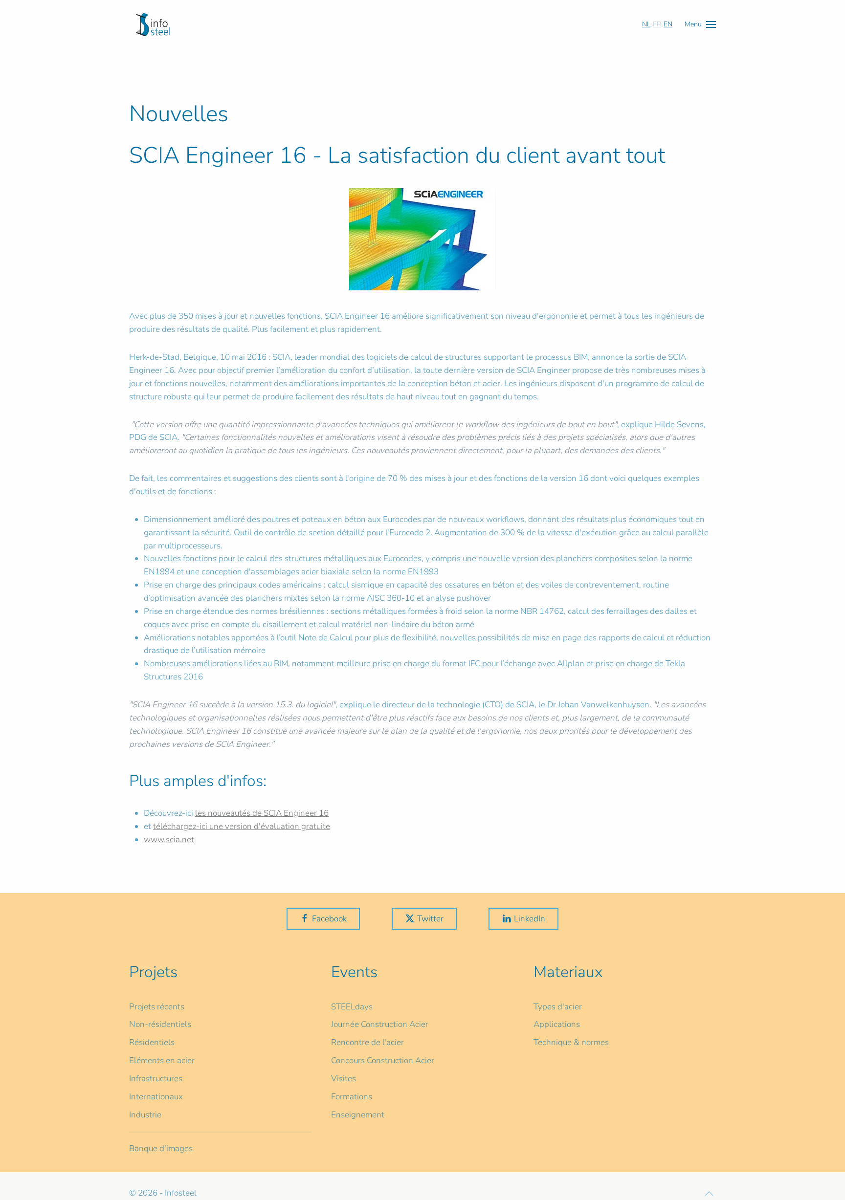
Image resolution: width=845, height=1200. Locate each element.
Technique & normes (571, 1042)
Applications (557, 1024)
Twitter (430, 918)
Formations (351, 1096)
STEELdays (352, 1006)
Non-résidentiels (160, 1024)
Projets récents (156, 1006)
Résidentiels (152, 1042)
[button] (700, 24)
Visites (343, 1078)
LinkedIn (529, 918)
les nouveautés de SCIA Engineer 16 (262, 813)
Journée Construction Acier (379, 1024)
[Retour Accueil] (153, 24)
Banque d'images (161, 1148)
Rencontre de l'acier (367, 1042)
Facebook (329, 918)
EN (668, 24)
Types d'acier (558, 1006)
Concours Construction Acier (382, 1060)
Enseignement (357, 1114)
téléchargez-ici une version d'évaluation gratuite (241, 826)
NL (646, 24)
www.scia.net (169, 839)
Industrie (145, 1114)
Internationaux (156, 1096)
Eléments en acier (162, 1060)
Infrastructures (155, 1078)
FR (657, 24)
